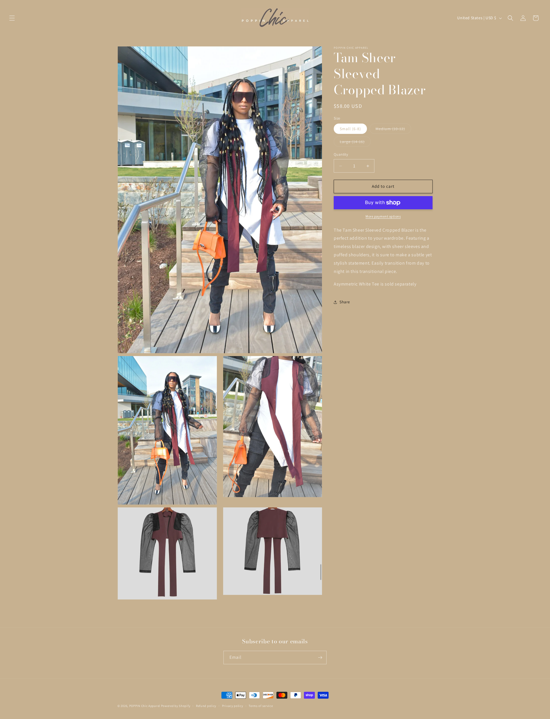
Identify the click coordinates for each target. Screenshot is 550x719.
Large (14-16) (355, 143)
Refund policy (206, 706)
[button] (12, 18)
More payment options (383, 216)
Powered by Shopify (175, 706)
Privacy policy (232, 706)
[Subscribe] (320, 657)
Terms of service (261, 706)
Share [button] (344, 301)
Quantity (341, 154)
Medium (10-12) (393, 130)
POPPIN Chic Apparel (144, 706)
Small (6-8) (350, 129)
